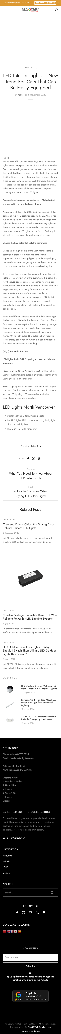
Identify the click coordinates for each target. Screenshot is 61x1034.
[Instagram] (23, 912)
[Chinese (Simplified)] (5, 931)
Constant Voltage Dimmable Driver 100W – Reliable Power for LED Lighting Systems (30, 617)
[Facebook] (28, 459)
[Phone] (37, 912)
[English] (8, 931)
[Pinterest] (39, 459)
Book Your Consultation (45, 3)
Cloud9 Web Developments (39, 1027)
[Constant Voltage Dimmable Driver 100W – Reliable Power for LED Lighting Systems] (30, 578)
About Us (7, 855)
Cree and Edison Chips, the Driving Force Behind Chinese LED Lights (28, 526)
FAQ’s (5, 867)
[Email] (31, 912)
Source (13, 351)
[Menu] (4, 9)
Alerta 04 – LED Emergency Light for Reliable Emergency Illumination (39, 718)
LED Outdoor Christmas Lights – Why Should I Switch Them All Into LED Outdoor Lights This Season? (29, 650)
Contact (6, 872)
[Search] (56, 10)
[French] (12, 931)
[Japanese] (16, 931)
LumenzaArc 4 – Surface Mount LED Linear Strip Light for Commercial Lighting (38, 702)
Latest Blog (30, 67)
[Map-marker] (44, 912)
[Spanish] (19, 931)
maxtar (21, 94)
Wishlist (6, 861)
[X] (33, 459)
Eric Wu (24, 351)
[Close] (58, 3)
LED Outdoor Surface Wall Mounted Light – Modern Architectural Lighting (39, 687)
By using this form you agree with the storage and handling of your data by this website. (30, 978)
